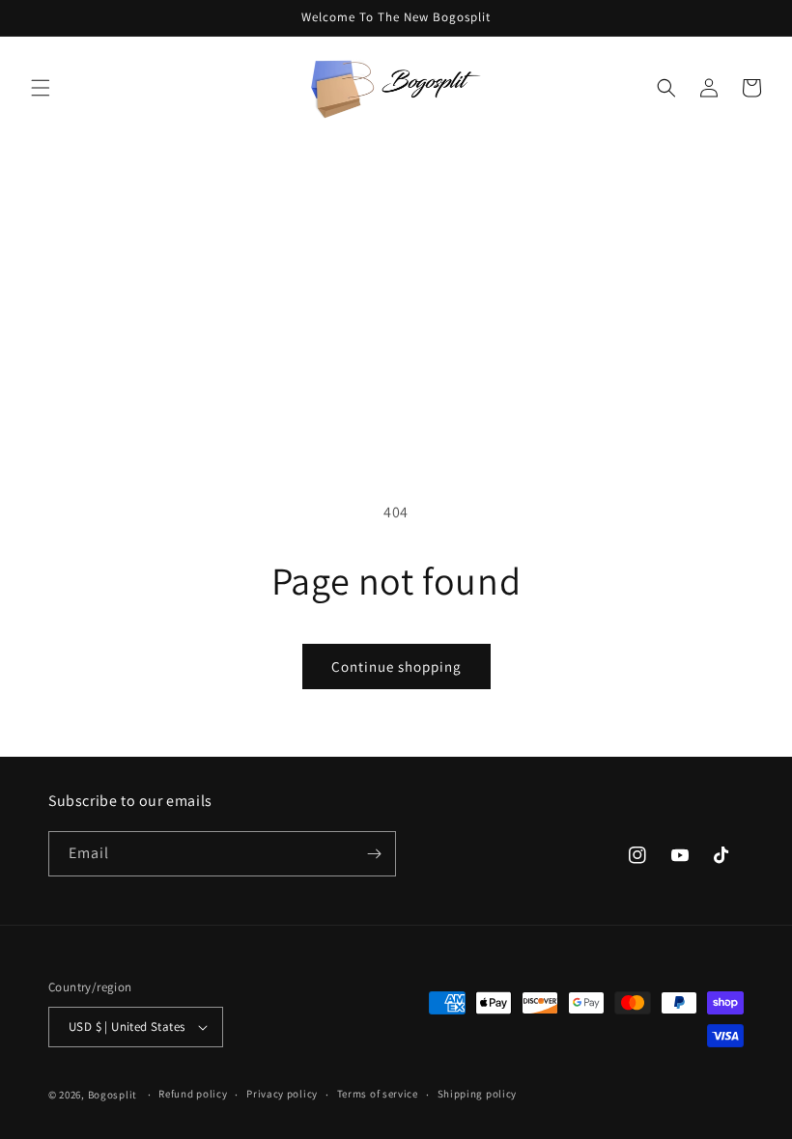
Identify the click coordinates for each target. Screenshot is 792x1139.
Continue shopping (396, 666)
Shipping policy (478, 1093)
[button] (40, 88)
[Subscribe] (374, 853)
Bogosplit (112, 1094)
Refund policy (192, 1093)
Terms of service (377, 1093)
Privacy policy (282, 1093)
